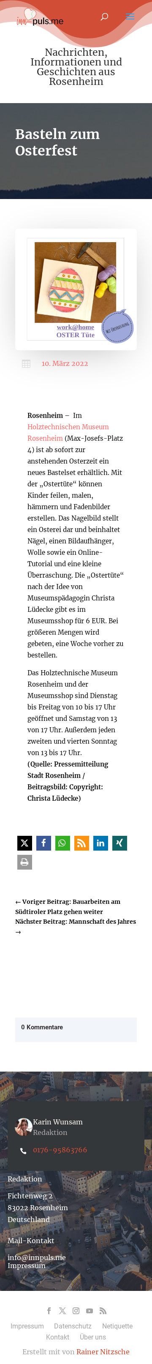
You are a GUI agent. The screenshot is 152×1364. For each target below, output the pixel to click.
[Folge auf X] (62, 1311)
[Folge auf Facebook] (49, 1311)
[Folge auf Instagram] (76, 1311)
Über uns (93, 1337)
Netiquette (117, 1326)
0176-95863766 (60, 1150)
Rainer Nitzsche (103, 1352)
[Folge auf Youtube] (89, 1311)
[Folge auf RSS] (103, 1311)
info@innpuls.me (37, 1257)
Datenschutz (73, 1326)
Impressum (27, 1265)
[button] (24, 843)
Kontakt (57, 1337)
